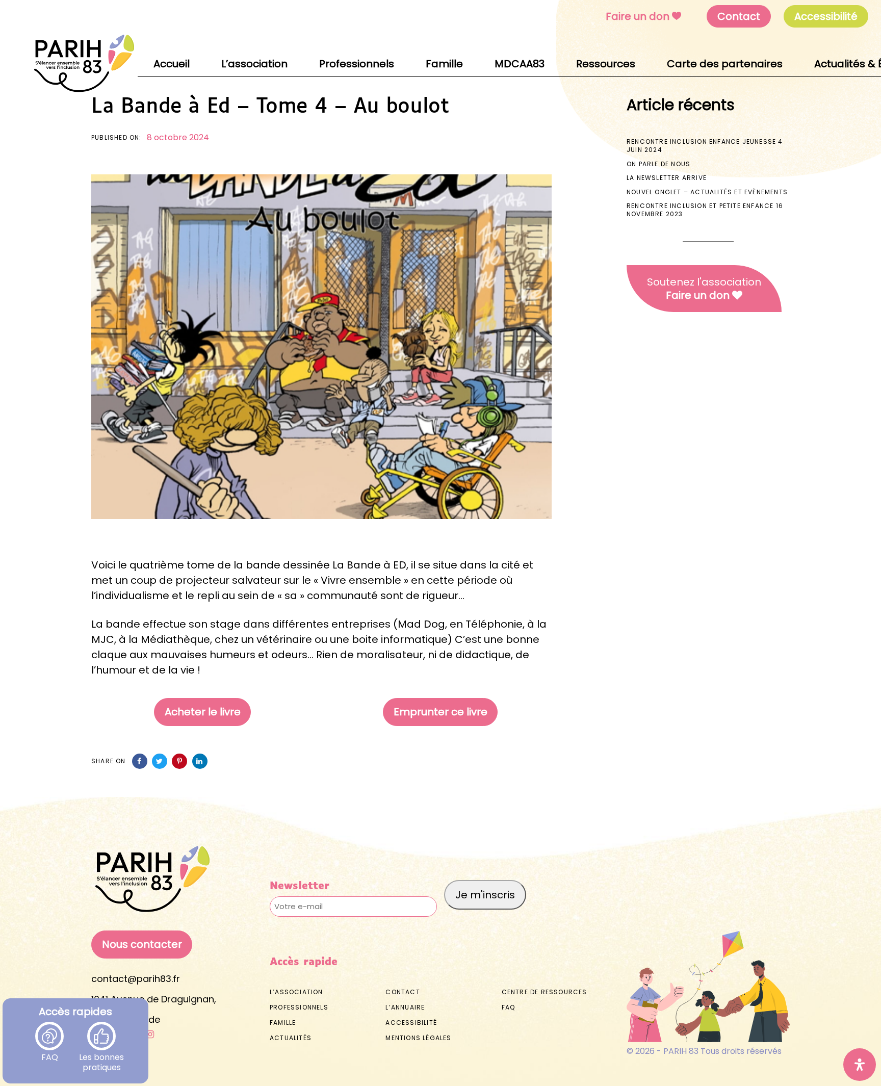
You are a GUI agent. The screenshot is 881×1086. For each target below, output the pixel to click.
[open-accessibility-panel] (859, 1064)
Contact (738, 16)
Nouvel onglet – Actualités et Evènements (707, 192)
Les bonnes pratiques (101, 1051)
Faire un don (637, 16)
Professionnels (299, 1007)
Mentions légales (418, 1037)
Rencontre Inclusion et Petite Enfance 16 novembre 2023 (705, 209)
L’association (296, 992)
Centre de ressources (544, 992)
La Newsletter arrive (667, 177)
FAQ (49, 1051)
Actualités (291, 1037)
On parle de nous (658, 164)
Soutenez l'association (704, 288)
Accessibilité (411, 1022)
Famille (283, 1022)
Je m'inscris (485, 895)
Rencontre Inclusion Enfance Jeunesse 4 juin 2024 (705, 145)
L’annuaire (405, 1007)
